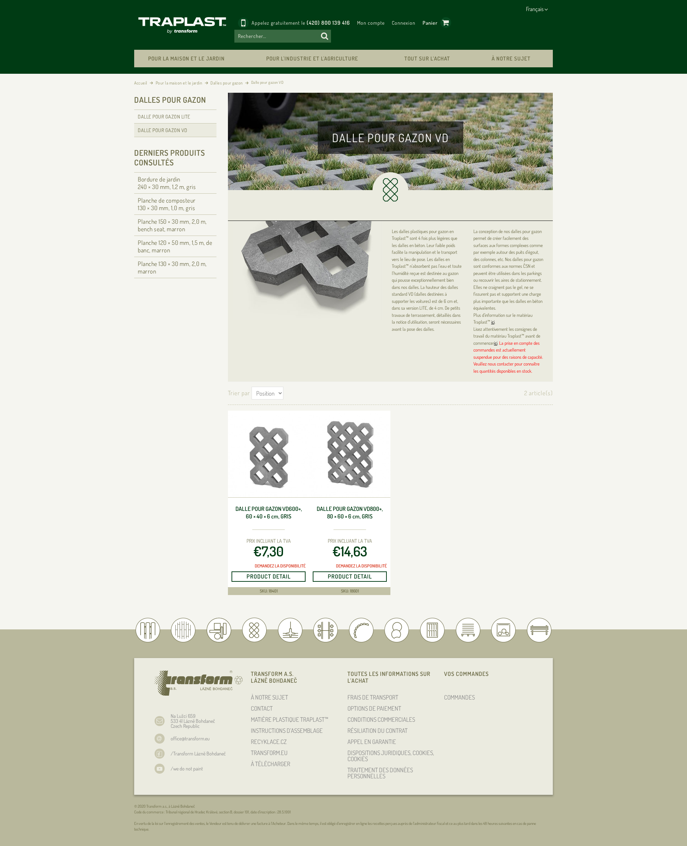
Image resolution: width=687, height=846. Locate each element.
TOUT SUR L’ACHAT (427, 58)
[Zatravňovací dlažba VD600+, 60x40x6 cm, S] (268, 455)
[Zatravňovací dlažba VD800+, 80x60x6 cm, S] (349, 455)
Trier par (239, 393)
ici (492, 322)
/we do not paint (187, 768)
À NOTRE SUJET (511, 58)
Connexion (403, 23)
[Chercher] (324, 36)
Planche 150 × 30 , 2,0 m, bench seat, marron (172, 225)
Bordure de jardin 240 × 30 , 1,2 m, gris (167, 182)
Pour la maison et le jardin (186, 58)
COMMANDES (459, 697)
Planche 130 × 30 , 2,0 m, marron (172, 267)
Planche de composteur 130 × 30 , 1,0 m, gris (167, 204)
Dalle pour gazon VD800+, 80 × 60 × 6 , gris (350, 512)
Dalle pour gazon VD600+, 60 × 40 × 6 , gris (268, 512)
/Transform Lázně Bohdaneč (198, 753)
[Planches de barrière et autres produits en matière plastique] (184, 25)
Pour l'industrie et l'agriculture (312, 58)
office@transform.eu (190, 738)
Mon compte (371, 23)
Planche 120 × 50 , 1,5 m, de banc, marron (175, 246)
